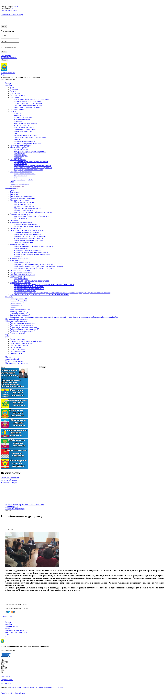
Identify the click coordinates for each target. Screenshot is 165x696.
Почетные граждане (17, 95)
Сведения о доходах (17, 277)
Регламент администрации (20, 271)
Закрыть (4, 60)
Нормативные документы (24, 202)
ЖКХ (16, 133)
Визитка (13, 91)
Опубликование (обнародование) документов (31, 216)
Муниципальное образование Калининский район (24, 505)
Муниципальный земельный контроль (29, 287)
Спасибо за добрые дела (23, 210)
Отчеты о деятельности (19, 345)
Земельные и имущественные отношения (30, 137)
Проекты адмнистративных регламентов (30, 236)
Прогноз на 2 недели (9, 482)
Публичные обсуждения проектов (27, 226)
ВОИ (16, 178)
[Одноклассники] (12, 612)
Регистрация (6, 56)
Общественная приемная (19, 200)
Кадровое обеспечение (18, 244)
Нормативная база (21, 248)
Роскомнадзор (19, 154)
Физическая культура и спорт (25, 123)
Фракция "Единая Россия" (20, 315)
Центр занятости (20, 164)
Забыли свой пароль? (9, 58)
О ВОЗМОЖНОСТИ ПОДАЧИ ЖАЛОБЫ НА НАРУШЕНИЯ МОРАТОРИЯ (44, 285)
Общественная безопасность (16, 321)
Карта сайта (5, 676)
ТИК (7, 335)
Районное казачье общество (24, 174)
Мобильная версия (8, 73)
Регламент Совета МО (18, 301)
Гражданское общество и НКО (21, 180)
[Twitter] (9, 612)
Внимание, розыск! (17, 333)
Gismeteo (13, 480)
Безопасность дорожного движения (23, 327)
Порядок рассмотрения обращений (27, 208)
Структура (14, 194)
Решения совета (16, 305)
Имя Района (14, 97)
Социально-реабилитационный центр (28, 170)
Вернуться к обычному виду (12, 15)
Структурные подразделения (21, 196)
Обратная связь (7, 680)
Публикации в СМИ (18, 351)
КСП (7, 337)
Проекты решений (17, 303)
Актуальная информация (14, 509)
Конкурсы (18, 256)
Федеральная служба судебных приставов (30, 152)
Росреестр (18, 158)
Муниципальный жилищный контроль (29, 289)
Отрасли (13, 111)
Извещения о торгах (17, 260)
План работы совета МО (19, 313)
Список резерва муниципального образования (32, 254)
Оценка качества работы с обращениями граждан (33, 212)
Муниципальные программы (21, 222)
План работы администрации (21, 273)
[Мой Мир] (14, 612)
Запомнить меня (10, 48)
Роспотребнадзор (21, 156)
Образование (19, 115)
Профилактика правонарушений (22, 331)
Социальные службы (18, 160)
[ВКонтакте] (7, 612)
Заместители (15, 192)
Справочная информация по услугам (28, 238)
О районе (9, 85)
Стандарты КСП (16, 353)
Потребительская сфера (23, 131)
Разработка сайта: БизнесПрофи (13, 693)
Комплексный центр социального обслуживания (33, 168)
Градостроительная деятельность (26, 135)
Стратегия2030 (15, 228)
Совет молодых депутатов (20, 309)
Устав (12, 87)
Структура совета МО (18, 299)
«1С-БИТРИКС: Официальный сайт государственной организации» (36, 687)
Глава (12, 190)
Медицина (18, 121)
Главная (8, 83)
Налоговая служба (21, 150)
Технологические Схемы (23, 242)
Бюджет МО (14, 220)
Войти (4, 26)
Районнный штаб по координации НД (24, 329)
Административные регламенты (26, 232)
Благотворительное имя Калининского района (32, 99)
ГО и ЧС (17, 139)
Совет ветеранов (20, 176)
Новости (13, 307)
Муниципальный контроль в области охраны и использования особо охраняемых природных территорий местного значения (62, 293)
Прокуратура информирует (20, 146)
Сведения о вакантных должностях (27, 250)
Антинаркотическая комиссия (21, 325)
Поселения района (17, 109)
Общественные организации (21, 172)
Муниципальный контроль (24, 141)
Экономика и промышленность (26, 129)
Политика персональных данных (22, 275)
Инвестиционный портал (19, 184)
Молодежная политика (23, 117)
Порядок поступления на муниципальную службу (33, 246)
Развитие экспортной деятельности (27, 144)
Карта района (15, 93)
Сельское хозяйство (21, 125)
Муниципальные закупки (20, 258)
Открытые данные (17, 186)
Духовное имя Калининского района (28, 103)
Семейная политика (22, 119)
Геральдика (14, 89)
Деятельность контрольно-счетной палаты (26, 341)
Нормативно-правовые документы (27, 234)
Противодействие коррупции (16, 319)
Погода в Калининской (10, 478)
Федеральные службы (18, 148)
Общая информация (17, 339)
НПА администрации (22, 218)
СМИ (12, 182)
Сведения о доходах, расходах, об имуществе (31, 281)
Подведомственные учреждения (22, 198)
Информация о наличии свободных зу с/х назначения (34, 264)
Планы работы (15, 347)
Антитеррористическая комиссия (22, 323)
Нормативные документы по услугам (28, 240)
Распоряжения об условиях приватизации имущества (34, 269)
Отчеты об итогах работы (24, 206)
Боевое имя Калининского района (27, 107)
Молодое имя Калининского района (28, 101)
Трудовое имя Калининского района (28, 105)
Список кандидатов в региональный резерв (31, 252)
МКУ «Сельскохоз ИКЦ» (24, 127)
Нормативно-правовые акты (25, 291)
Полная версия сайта (9, 11)
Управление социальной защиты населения (31, 162)
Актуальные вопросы (22, 204)
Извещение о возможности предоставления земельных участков (39, 267)
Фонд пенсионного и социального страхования (32, 166)
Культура (17, 113)
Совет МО (9, 297)
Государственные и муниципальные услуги (26, 230)
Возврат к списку (7, 616)
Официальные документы (20, 214)
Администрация (11, 188)
